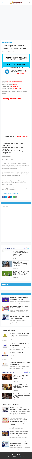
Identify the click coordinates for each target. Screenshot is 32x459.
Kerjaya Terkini (20, 456)
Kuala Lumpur (15, 193)
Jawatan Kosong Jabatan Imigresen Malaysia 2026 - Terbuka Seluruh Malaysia (19, 335)
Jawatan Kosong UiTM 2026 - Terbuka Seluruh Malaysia (19, 363)
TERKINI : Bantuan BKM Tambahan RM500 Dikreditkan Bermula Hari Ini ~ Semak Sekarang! (19, 433)
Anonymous (8, 51)
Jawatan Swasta (7, 193)
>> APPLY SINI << (8, 136)
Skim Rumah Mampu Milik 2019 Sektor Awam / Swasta (18, 298)
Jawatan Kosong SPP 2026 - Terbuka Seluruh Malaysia (19, 344)
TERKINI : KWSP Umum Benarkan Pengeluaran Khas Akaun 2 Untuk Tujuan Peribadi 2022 (19, 316)
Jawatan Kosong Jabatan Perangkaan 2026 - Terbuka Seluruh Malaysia (19, 354)
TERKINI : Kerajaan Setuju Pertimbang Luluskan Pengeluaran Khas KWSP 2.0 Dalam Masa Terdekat (19, 409)
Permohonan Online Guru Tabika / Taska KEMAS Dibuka (19, 307)
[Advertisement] (16, 23)
